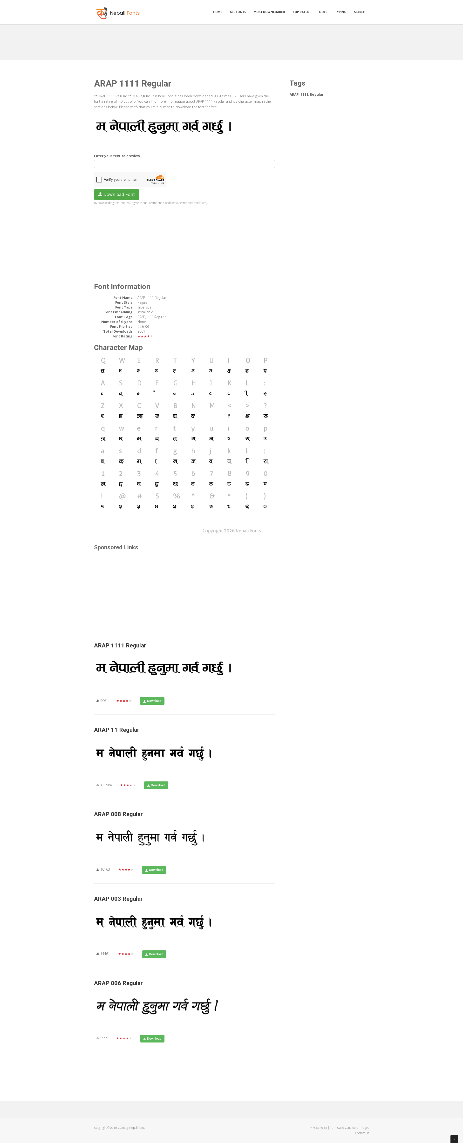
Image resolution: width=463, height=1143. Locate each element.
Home (217, 12)
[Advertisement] (231, 40)
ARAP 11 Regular (116, 729)
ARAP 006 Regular (118, 983)
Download (154, 701)
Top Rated (301, 12)
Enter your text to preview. (117, 156)
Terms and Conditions (344, 1128)
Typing (340, 12)
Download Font (118, 194)
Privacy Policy (318, 1128)
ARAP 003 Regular (118, 898)
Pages (365, 1128)
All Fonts (238, 12)
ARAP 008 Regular (118, 814)
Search (359, 12)
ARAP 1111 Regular (120, 645)
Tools (322, 12)
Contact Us (362, 1133)
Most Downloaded (269, 12)
